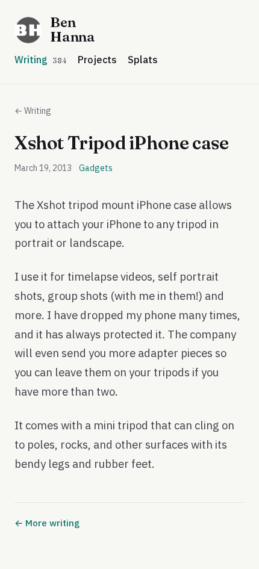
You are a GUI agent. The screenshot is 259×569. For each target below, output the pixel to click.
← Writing (32, 110)
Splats (143, 60)
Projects (97, 60)
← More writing (47, 523)
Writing (40, 60)
